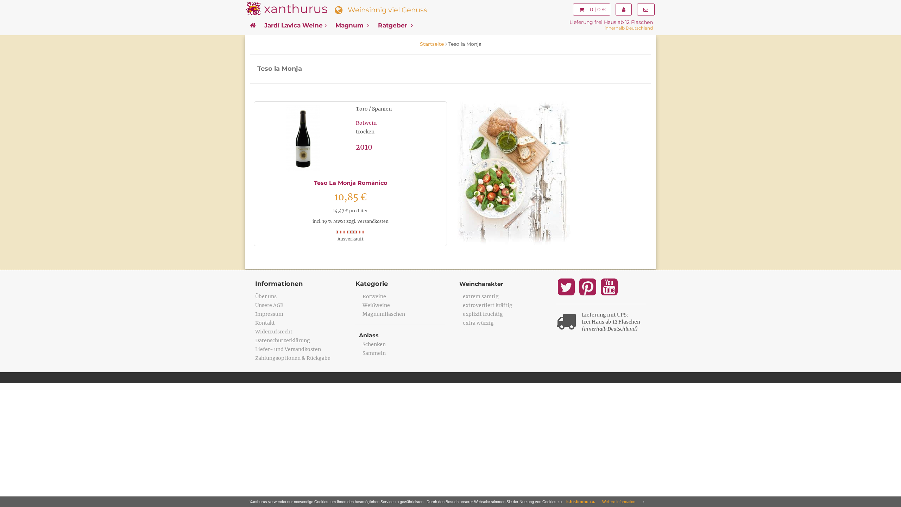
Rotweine (374, 296)
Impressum (269, 314)
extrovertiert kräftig (487, 305)
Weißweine (376, 305)
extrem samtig (481, 296)
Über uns (266, 296)
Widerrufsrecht (273, 331)
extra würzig (478, 323)
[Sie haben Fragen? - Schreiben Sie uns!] (646, 9)
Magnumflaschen (384, 314)
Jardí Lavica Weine (293, 25)
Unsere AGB (269, 305)
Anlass (369, 335)
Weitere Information (618, 502)
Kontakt (265, 323)
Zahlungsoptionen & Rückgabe (292, 358)
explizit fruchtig (483, 314)
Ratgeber (393, 25)
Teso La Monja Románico (350, 183)
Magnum (350, 25)
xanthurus (296, 8)
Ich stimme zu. (580, 501)
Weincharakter (481, 284)
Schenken (374, 344)
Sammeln (374, 353)
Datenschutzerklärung (282, 340)
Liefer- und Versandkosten (288, 349)
